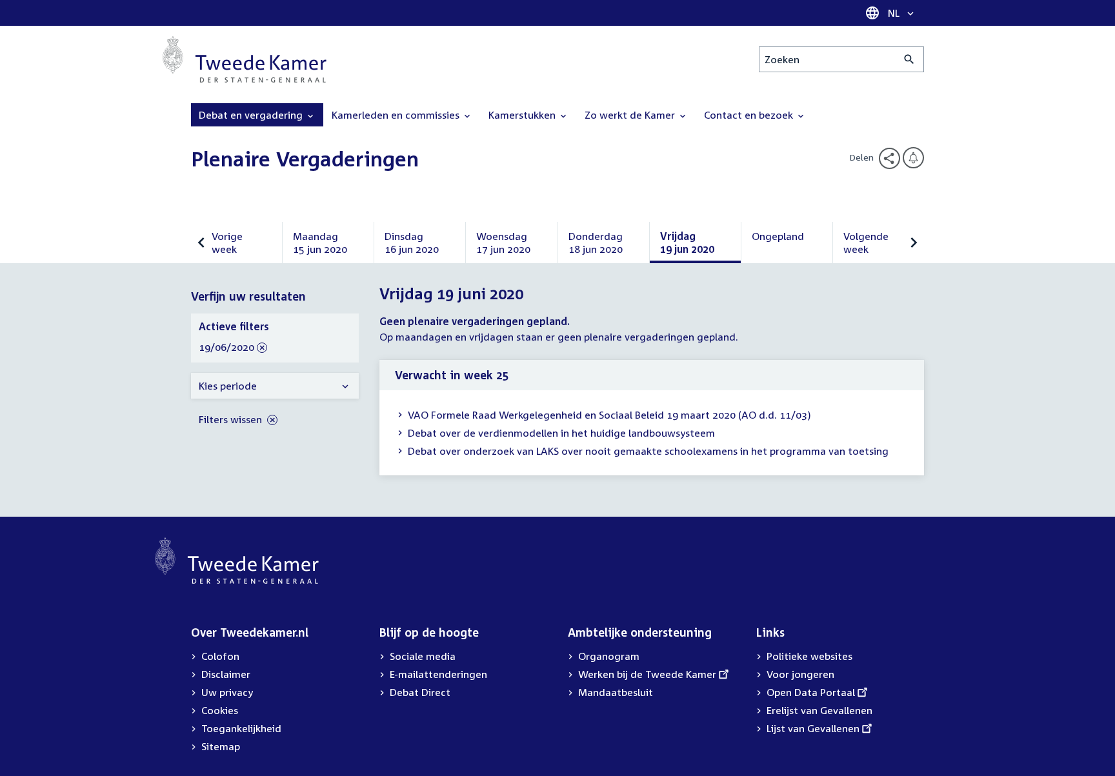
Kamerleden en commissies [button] (397, 114)
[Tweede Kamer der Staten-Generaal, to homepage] (244, 59)
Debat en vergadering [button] (252, 114)
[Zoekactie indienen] (909, 59)
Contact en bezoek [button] (750, 114)
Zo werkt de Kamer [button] (631, 114)
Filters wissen (232, 419)
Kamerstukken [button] (523, 114)
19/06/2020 (226, 348)
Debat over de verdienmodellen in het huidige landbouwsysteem (561, 432)
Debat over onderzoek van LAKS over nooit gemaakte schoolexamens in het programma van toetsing (648, 450)
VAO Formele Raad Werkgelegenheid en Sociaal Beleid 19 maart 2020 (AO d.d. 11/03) (609, 414)
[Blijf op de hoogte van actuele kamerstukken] (913, 157)
